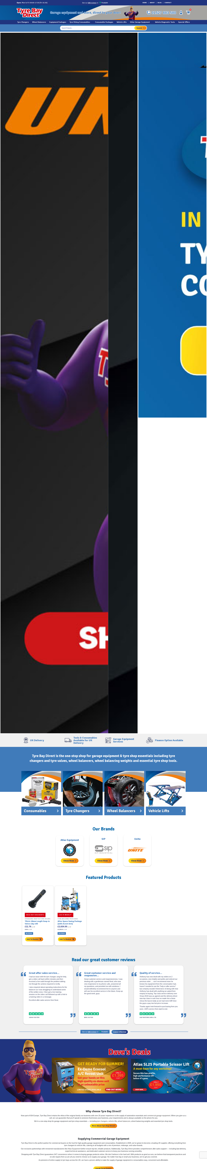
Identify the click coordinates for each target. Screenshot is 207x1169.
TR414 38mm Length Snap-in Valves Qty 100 (37, 922)
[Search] (140, 28)
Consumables (35, 810)
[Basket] (188, 28)
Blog (160, 3)
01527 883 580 (164, 13)
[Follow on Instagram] (178, 3)
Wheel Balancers (39, 22)
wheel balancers (124, 1121)
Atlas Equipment (74, 1149)
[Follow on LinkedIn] (184, 3)
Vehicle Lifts (122, 22)
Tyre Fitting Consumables (80, 22)
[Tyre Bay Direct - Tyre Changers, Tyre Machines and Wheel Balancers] (32, 12)
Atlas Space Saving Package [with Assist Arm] (70, 922)
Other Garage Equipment (140, 22)
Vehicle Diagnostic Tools (165, 22)
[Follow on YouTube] (187, 3)
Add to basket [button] (32, 939)
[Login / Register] (181, 12)
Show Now (68, 860)
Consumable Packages (104, 22)
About (152, 3)
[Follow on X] (181, 3)
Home (145, 3)
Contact (168, 3)
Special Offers (184, 22)
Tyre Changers (23, 22)
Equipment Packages (57, 22)
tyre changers (102, 1121)
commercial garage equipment (158, 1116)
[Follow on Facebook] (175, 3)
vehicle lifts (112, 1121)
